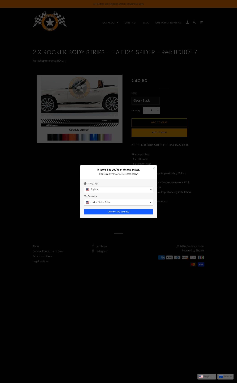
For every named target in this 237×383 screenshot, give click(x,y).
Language (93, 183)
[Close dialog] (154, 168)
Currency (92, 196)
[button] (206, 377)
